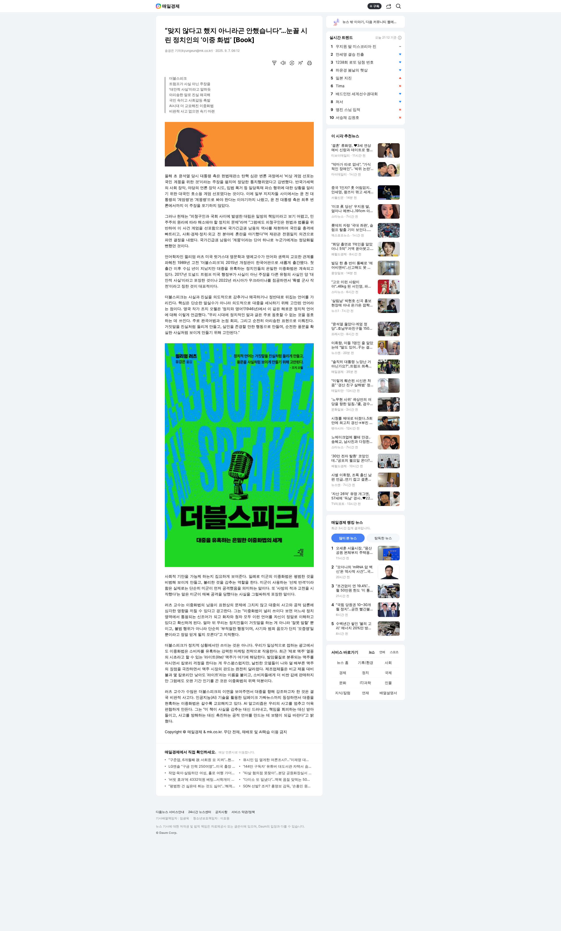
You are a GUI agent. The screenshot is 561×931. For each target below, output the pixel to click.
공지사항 (221, 812)
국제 (388, 672)
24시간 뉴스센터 (199, 812)
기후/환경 (365, 662)
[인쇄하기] (309, 62)
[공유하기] (389, 6)
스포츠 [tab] (394, 652)
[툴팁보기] (399, 38)
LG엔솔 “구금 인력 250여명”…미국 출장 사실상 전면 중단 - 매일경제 (203, 766)
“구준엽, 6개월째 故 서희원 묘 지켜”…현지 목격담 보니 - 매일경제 (203, 760)
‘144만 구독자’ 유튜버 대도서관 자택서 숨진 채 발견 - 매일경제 (277, 766)
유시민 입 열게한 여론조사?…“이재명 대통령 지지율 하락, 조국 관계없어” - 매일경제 (277, 760)
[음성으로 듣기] (283, 62)
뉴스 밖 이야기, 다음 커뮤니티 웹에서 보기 (374, 22)
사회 (388, 662)
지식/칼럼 (342, 693)
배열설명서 (388, 693)
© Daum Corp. (166, 833)
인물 (388, 683)
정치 (365, 672)
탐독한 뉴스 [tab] (383, 538)
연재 (365, 693)
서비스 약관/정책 (243, 812)
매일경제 (171, 6)
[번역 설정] (292, 62)
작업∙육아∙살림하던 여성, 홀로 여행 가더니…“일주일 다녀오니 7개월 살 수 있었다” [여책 (203, 773)
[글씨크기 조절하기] (300, 62)
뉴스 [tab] (372, 652)
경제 (342, 672)
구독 (376, 6)
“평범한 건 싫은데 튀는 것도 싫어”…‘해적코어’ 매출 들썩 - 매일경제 (203, 786)
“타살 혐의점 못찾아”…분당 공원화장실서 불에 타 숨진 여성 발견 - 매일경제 (277, 773)
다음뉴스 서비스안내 (170, 812)
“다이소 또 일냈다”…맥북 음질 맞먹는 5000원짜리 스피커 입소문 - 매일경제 (277, 779)
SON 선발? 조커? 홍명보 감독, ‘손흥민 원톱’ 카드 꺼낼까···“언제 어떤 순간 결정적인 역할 (277, 786)
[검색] (399, 6)
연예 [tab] (382, 652)
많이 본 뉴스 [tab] (348, 538)
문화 (342, 683)
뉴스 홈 (342, 662)
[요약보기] (274, 62)
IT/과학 (365, 683)
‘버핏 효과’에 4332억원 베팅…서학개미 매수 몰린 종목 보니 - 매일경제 (203, 779)
